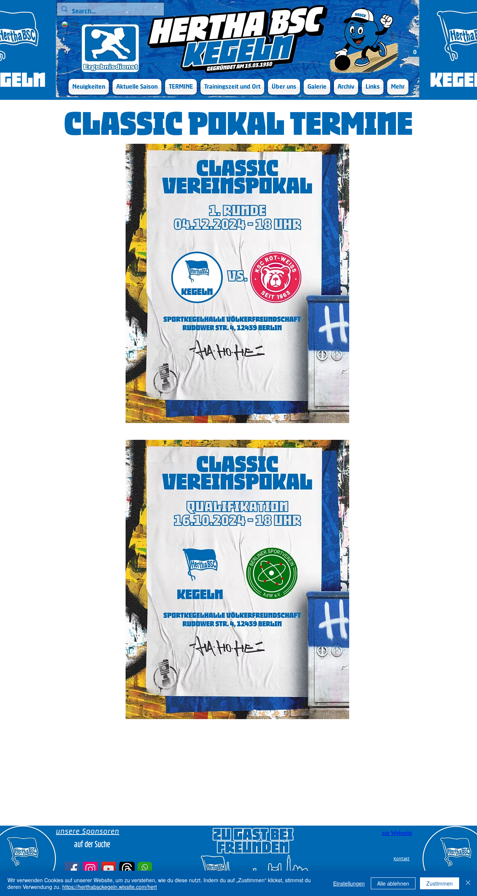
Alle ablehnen (393, 883)
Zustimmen (439, 883)
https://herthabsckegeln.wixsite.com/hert (109, 886)
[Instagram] (90, 869)
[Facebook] (72, 869)
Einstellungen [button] (349, 883)
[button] (137, 87)
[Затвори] (468, 883)
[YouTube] (108, 869)
